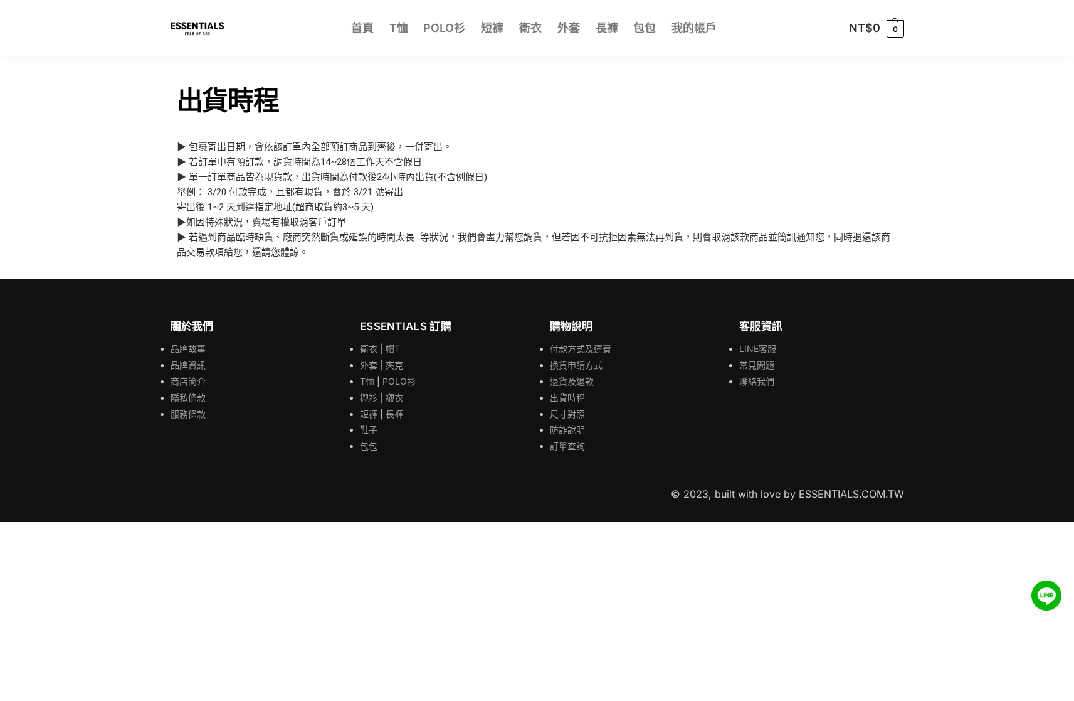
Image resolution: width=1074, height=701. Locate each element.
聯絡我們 (756, 381)
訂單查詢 (567, 446)
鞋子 (368, 429)
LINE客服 (757, 348)
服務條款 (188, 414)
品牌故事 (188, 348)
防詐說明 (567, 429)
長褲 (394, 414)
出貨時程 (567, 397)
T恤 (367, 381)
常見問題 (756, 365)
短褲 (368, 414)
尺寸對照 (567, 414)
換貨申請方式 (576, 365)
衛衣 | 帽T (380, 348)
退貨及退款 (572, 381)
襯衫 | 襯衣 (381, 397)
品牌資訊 (188, 365)
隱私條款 (188, 397)
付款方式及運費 (580, 348)
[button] (876, 28)
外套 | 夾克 (381, 365)
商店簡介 (188, 381)
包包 (368, 446)
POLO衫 (399, 381)
